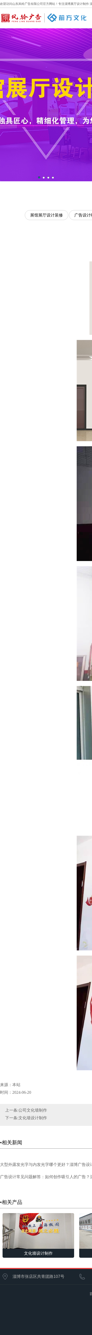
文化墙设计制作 (32, 1118)
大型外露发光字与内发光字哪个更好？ (35, 1164)
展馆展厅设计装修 (46, 215)
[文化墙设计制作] (38, 1230)
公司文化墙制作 (32, 1110)
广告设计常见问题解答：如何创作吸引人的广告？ (45, 1177)
